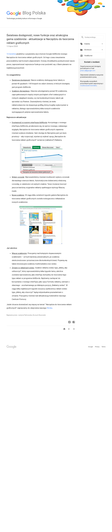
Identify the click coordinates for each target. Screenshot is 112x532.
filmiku (49, 308)
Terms (103, 347)
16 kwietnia (11, 54)
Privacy (97, 347)
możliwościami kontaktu (88, 85)
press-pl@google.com (87, 70)
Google (90, 347)
